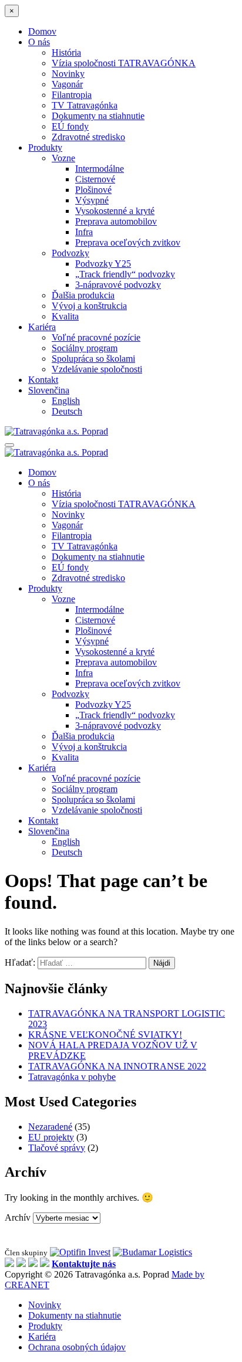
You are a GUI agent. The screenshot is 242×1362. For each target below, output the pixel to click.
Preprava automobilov (116, 221)
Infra (84, 232)
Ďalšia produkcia (83, 295)
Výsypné (92, 200)
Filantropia (72, 95)
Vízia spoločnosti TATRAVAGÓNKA (124, 63)
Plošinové (93, 190)
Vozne (63, 158)
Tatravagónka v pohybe (72, 1077)
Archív (18, 1217)
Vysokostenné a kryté (114, 211)
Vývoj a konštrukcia (89, 306)
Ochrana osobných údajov (77, 1347)
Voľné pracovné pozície (96, 337)
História (66, 52)
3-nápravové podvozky (118, 285)
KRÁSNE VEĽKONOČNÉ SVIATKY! (105, 1035)
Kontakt (43, 380)
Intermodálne (99, 169)
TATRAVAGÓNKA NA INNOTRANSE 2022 (117, 1066)
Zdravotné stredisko (88, 137)
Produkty (45, 147)
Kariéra (42, 327)
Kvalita (65, 316)
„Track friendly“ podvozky (125, 274)
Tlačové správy (56, 1148)
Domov (42, 31)
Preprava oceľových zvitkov (127, 242)
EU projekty (51, 1137)
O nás (39, 42)
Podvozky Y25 (103, 264)
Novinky (68, 74)
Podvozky (70, 253)
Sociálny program (84, 348)
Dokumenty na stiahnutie (98, 116)
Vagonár (67, 84)
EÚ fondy (70, 126)
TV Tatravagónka (84, 105)
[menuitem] (48, 390)
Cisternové (95, 179)
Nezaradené (50, 1127)
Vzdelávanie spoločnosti (97, 369)
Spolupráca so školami (93, 359)
